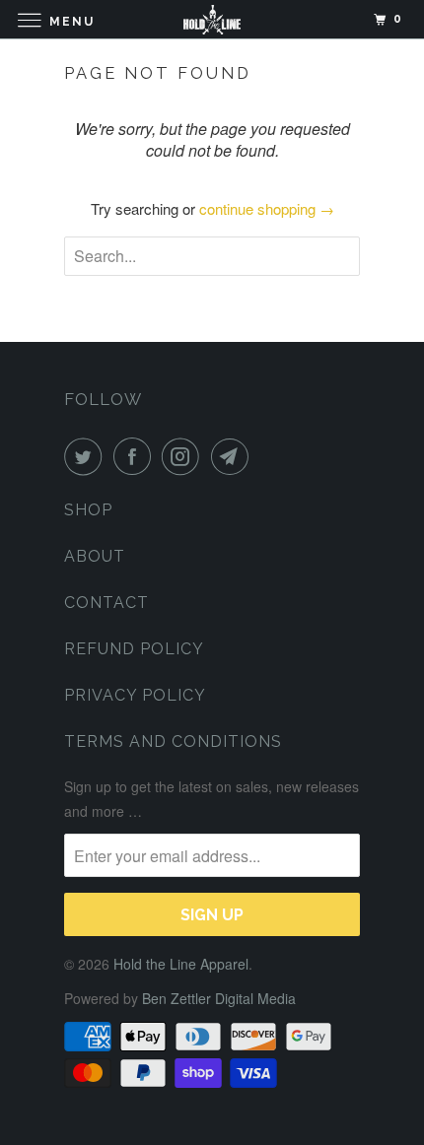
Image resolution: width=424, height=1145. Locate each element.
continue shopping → (266, 208)
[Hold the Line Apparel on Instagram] (184, 456)
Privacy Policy (135, 695)
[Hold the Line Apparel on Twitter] (86, 456)
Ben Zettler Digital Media (219, 998)
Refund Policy (134, 649)
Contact (106, 602)
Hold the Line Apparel (180, 964)
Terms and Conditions (173, 741)
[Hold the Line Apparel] (212, 19)
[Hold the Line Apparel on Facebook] (136, 456)
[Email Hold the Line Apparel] (233, 456)
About (94, 556)
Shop (88, 510)
